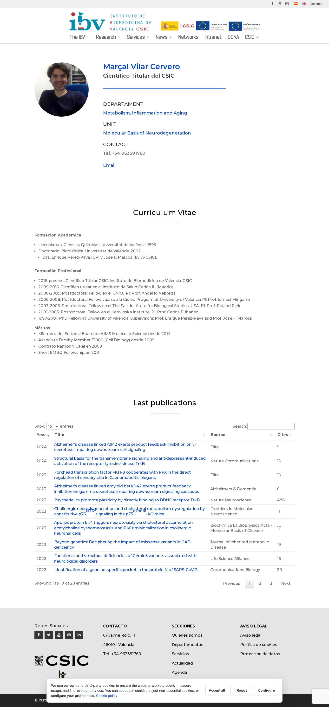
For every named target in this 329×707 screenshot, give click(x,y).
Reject (242, 690)
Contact (316, 4)
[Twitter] (49, 635)
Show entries (53, 426)
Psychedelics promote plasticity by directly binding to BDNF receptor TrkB (127, 500)
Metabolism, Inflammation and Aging (145, 113)
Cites (282, 434)
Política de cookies (258, 644)
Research (106, 37)
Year (41, 434)
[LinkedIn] (79, 635)
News (161, 37)
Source (218, 434)
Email (109, 165)
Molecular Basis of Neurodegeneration (147, 133)
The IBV (77, 37)
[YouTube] (59, 635)
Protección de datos (260, 654)
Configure (266, 690)
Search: (240, 426)
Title (59, 434)
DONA (233, 37)
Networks (188, 37)
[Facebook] (38, 635)
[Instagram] (69, 635)
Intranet (212, 37)
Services (136, 37)
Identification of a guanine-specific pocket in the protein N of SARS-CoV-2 (125, 569)
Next (285, 583)
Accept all (217, 690)
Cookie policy (106, 696)
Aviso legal (250, 635)
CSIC (249, 37)
